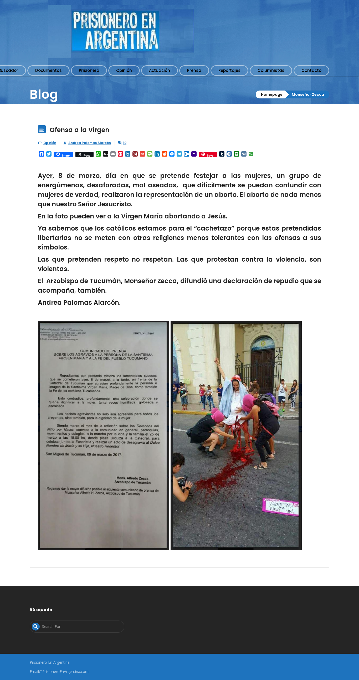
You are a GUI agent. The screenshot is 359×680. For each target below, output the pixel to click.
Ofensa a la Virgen (79, 130)
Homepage (272, 94)
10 (124, 143)
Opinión (49, 143)
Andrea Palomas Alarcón (89, 143)
